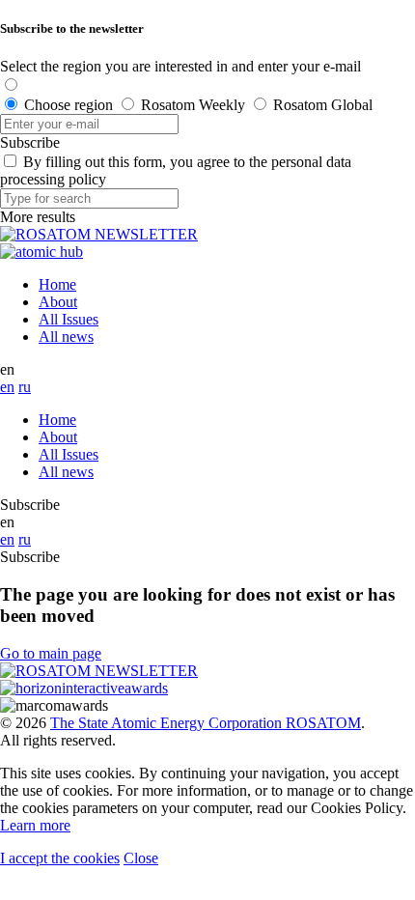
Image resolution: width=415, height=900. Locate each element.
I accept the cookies (60, 858)
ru (24, 387)
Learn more (35, 825)
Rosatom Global (323, 105)
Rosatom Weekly (193, 105)
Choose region (68, 105)
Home (57, 284)
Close (141, 858)
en (7, 387)
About (58, 302)
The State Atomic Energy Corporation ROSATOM (205, 723)
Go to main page (50, 653)
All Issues (68, 319)
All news (66, 336)
